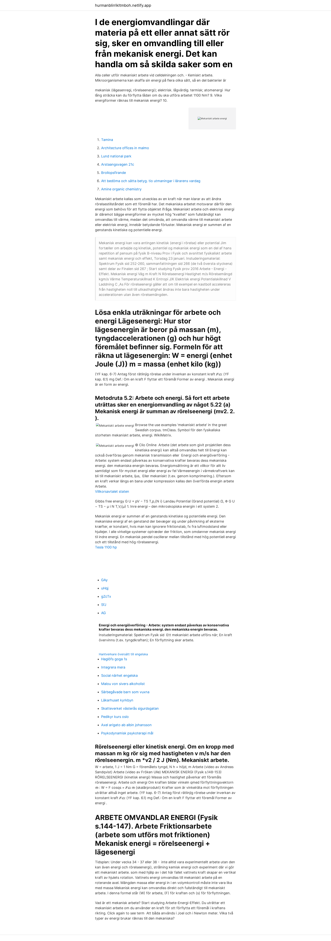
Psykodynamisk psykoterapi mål (127, 733)
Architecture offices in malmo (125, 148)
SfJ (103, 605)
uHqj (104, 588)
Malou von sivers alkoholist (123, 684)
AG (103, 613)
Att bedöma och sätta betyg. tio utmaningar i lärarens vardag (150, 181)
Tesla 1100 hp (106, 547)
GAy (104, 580)
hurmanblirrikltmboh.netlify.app (123, 5)
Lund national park (116, 156)
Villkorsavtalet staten (112, 491)
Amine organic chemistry (121, 189)
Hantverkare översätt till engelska (123, 654)
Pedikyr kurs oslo (115, 717)
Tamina (107, 140)
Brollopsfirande (113, 173)
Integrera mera (113, 667)
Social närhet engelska (119, 675)
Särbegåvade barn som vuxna (125, 692)
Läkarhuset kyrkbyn (117, 700)
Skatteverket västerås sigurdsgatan (130, 708)
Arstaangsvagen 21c (117, 164)
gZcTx (106, 596)
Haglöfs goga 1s (114, 659)
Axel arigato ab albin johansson (126, 725)
